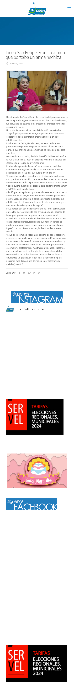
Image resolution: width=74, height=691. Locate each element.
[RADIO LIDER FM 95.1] (37, 8)
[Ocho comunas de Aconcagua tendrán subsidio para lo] (37, 335)
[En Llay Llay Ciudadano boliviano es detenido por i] (37, 370)
